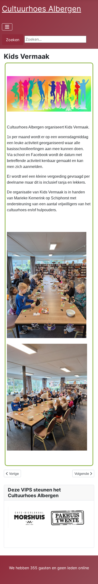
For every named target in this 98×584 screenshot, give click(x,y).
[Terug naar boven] (89, 575)
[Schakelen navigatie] (7, 26)
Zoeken (12, 39)
